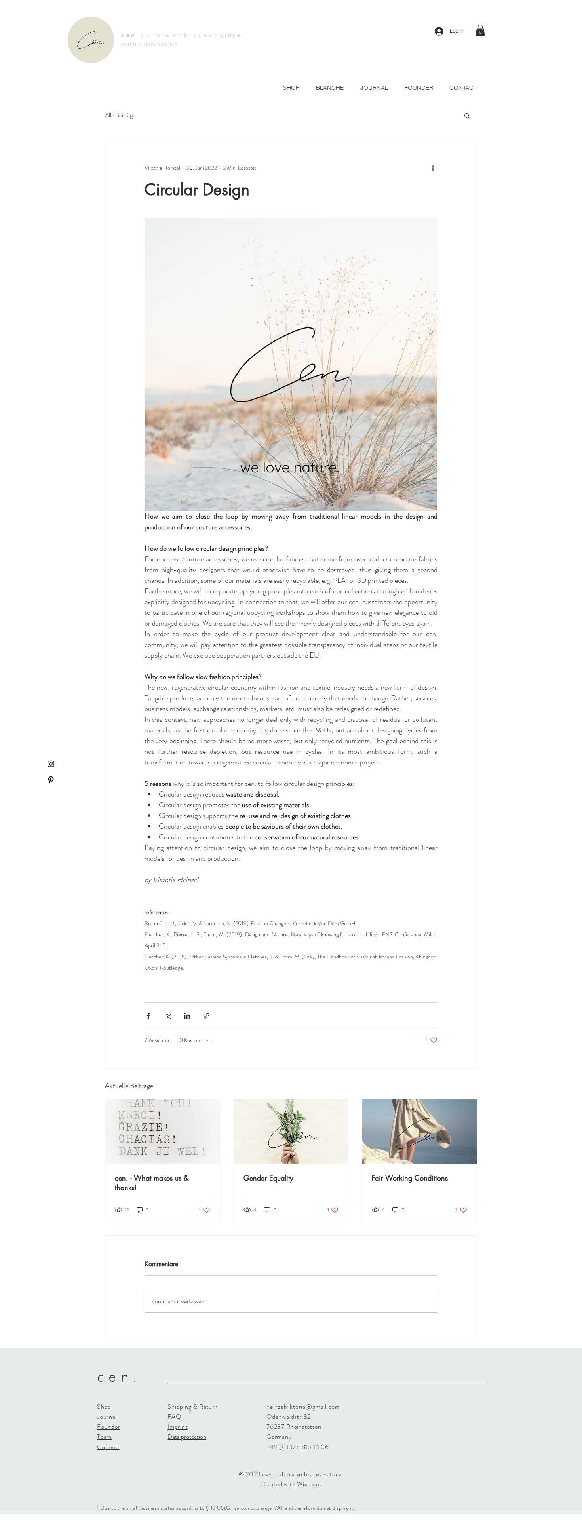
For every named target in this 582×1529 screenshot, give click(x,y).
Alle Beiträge (120, 115)
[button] (480, 30)
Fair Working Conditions (410, 1178)
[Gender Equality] (291, 1131)
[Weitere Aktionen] (432, 168)
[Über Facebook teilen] (148, 1015)
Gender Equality (268, 1178)
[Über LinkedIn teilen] (187, 1015)
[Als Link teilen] (206, 1015)
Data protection (186, 1436)
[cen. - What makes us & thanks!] (162, 1131)
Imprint (177, 1426)
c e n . (131, 35)
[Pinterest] (50, 779)
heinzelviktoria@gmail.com (303, 1406)
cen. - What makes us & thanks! (152, 1182)
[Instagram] (50, 763)
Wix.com (309, 1484)
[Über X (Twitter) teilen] (167, 1015)
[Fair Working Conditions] (419, 1131)
